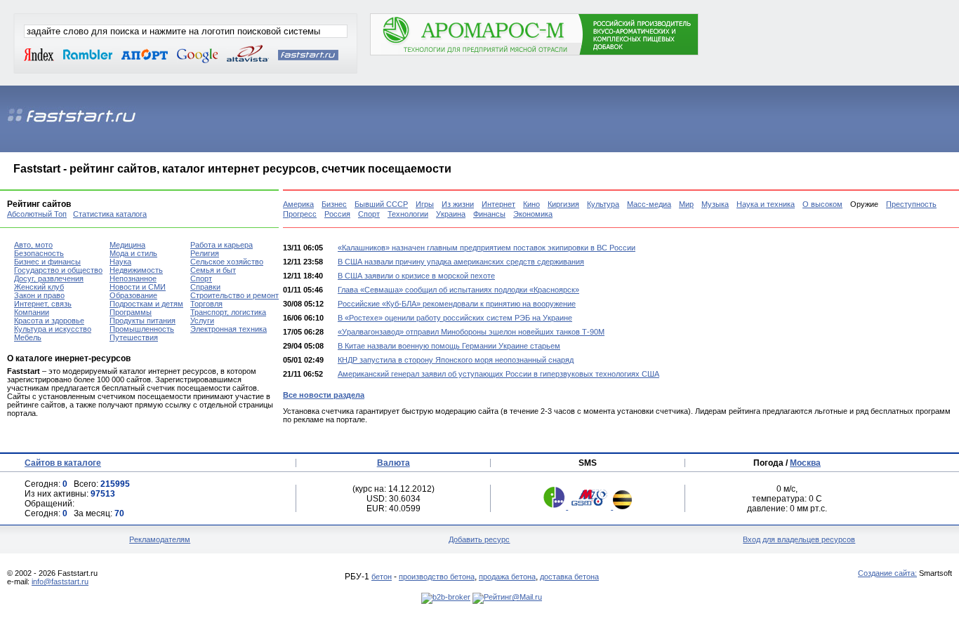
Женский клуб (39, 287)
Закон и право (39, 295)
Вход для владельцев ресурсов (799, 539)
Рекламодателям (159, 539)
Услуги (202, 320)
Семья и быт (213, 270)
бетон (381, 576)
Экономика (533, 214)
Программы (131, 312)
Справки (205, 287)
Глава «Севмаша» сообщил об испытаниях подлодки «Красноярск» (458, 289)
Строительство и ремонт (234, 295)
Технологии (408, 214)
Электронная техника (228, 329)
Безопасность (39, 253)
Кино (531, 204)
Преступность (911, 204)
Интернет (498, 204)
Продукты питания (143, 320)
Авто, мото (33, 245)
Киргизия (563, 204)
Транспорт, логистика (228, 312)
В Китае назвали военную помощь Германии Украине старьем (449, 346)
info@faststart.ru (60, 581)
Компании (31, 312)
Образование (133, 295)
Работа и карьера (221, 245)
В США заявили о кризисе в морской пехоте (416, 275)
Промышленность (142, 329)
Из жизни (458, 204)
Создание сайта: (887, 573)
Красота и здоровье (49, 320)
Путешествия (134, 337)
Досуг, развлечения (49, 278)
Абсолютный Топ (37, 214)
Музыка (715, 204)
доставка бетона (569, 576)
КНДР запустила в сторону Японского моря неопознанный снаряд (456, 360)
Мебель (27, 337)
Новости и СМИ (138, 287)
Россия (337, 214)
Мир (686, 204)
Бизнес (334, 204)
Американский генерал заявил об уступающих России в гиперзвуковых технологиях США (498, 374)
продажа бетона (507, 576)
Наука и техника (765, 204)
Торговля (206, 304)
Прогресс (300, 214)
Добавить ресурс (479, 539)
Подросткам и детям (146, 304)
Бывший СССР (381, 204)
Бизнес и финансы (47, 261)
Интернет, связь (43, 304)
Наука (120, 261)
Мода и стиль (133, 253)
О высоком (822, 204)
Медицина (127, 245)
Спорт (369, 214)
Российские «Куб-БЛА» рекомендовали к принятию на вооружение (457, 304)
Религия (204, 253)
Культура (603, 204)
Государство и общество (58, 270)
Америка (298, 204)
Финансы (489, 214)
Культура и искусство (52, 329)
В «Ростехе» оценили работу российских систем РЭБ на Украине (455, 318)
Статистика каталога (110, 214)
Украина (450, 214)
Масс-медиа (649, 204)
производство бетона (437, 576)
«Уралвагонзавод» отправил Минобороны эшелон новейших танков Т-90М (471, 332)
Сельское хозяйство (226, 261)
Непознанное (133, 278)
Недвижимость (136, 270)
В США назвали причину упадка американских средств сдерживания (461, 261)
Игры (425, 204)
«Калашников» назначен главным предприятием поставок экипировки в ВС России (486, 247)
